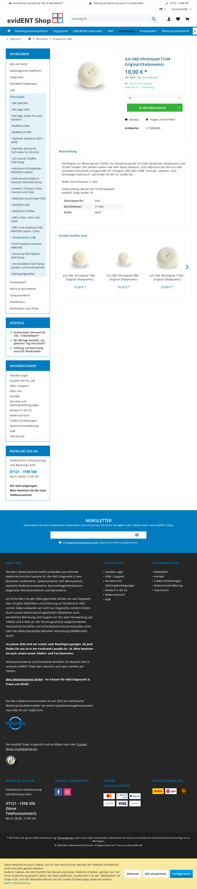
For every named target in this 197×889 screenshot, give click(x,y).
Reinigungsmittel (23, 274)
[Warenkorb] (187, 19)
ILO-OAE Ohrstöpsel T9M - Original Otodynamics (80, 277)
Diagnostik (16, 77)
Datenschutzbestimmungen (83, 542)
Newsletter (161, 572)
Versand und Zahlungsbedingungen (24, 403)
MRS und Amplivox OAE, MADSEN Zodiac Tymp (27, 229)
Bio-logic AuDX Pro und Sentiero (26, 117)
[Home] (9, 31)
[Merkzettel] (178, 19)
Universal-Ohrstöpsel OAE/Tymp (25, 255)
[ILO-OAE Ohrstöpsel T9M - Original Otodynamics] (80, 258)
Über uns (16, 391)
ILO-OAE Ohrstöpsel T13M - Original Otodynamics (167, 277)
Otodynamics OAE (24, 237)
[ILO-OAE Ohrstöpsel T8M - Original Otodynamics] (123, 258)
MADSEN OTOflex (23, 211)
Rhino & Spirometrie (23, 289)
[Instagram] (67, 792)
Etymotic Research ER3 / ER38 (27, 140)
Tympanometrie (20, 295)
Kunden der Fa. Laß (22, 380)
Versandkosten (66, 837)
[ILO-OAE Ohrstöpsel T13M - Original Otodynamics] (167, 258)
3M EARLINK (20, 103)
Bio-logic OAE (20, 109)
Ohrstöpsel (17, 97)
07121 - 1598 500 (23, 471)
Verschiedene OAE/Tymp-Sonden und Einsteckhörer (28, 265)
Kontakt (15, 396)
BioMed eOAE (21, 126)
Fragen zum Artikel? (162, 119)
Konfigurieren (181, 874)
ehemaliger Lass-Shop (24, 308)
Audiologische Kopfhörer (26, 70)
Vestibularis (17, 302)
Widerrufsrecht (19, 415)
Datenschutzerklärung (24, 426)
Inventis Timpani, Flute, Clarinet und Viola (26, 190)
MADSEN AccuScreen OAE (29, 198)
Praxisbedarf (18, 282)
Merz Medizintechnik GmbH (24, 679)
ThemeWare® (135, 845)
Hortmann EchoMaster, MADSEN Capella (26, 170)
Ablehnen (133, 874)
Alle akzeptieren (155, 874)
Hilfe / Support (19, 386)
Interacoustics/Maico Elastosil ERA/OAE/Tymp (26, 180)
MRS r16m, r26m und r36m (25, 219)
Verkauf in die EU (21, 410)
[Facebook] (58, 792)
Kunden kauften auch (73, 235)
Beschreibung (68, 151)
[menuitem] (180, 9)
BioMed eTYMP (22, 132)
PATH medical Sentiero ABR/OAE (26, 245)
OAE (12, 90)
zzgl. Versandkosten (147, 77)
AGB (12, 431)
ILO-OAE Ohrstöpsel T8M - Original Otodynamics (123, 277)
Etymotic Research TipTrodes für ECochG (25, 150)
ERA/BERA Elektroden (23, 84)
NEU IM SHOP (18, 64)
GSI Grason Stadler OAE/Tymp (24, 160)
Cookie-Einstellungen (23, 420)
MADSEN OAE (21, 205)
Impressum (17, 436)
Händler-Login (19, 375)
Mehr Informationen (17, 883)
